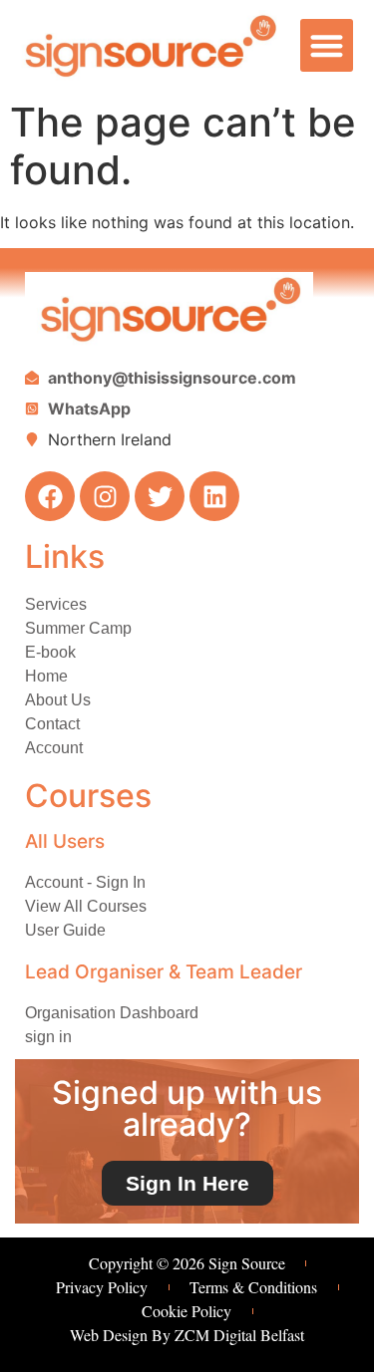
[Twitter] (160, 496)
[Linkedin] (214, 496)
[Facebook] (50, 496)
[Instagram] (105, 496)
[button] (326, 45)
